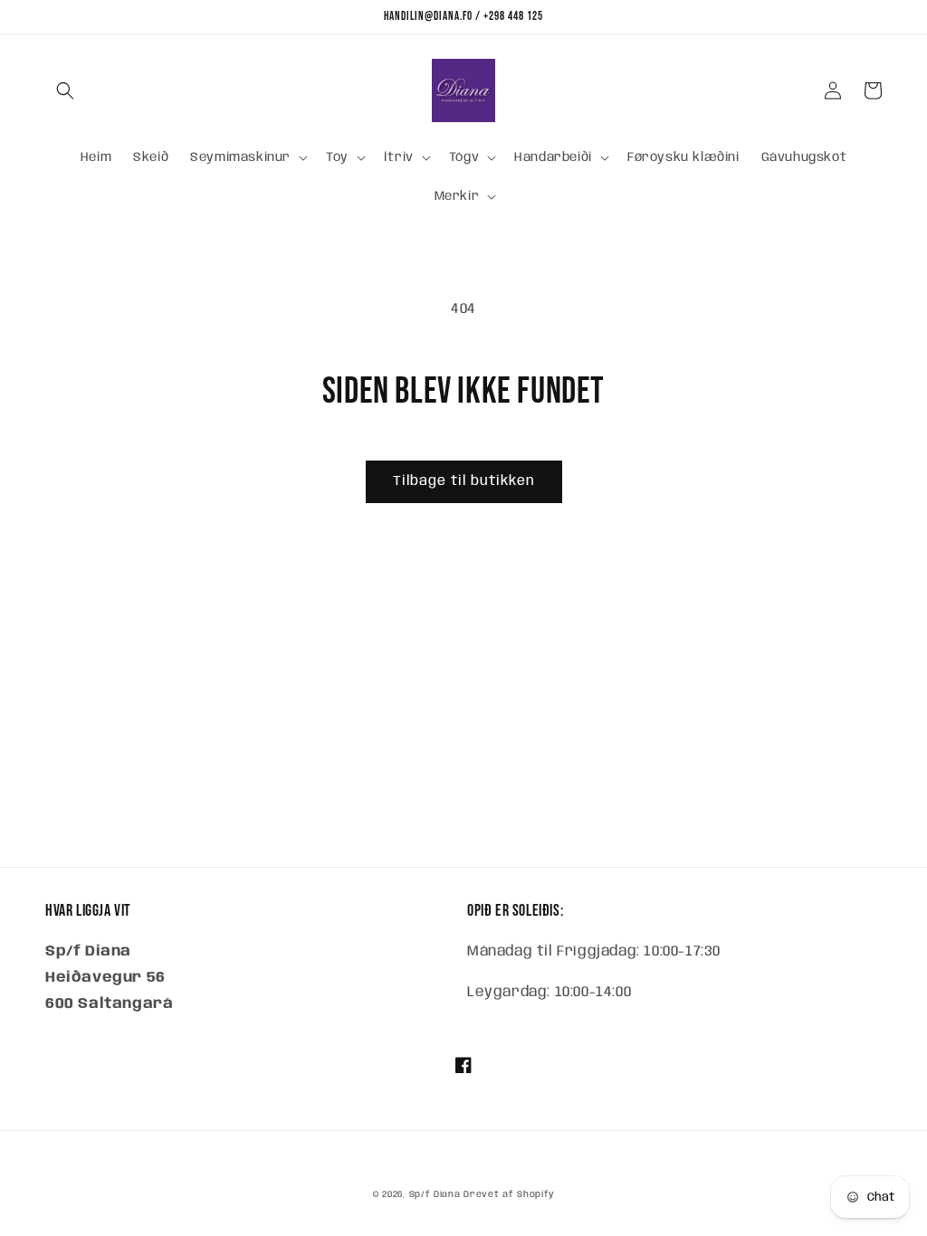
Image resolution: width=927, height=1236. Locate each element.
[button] (65, 90)
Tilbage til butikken (464, 481)
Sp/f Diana (435, 1194)
